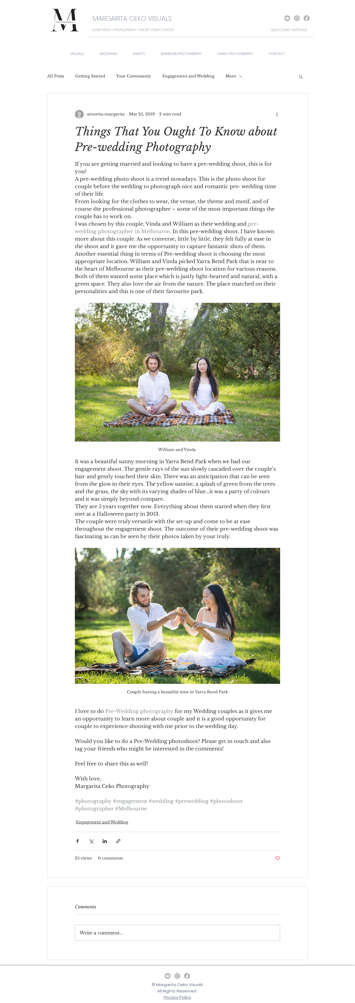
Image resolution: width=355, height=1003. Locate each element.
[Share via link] (118, 841)
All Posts (55, 76)
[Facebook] (306, 18)
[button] (300, 76)
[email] (287, 18)
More (230, 76)
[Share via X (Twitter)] (91, 841)
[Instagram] (296, 18)
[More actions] (276, 114)
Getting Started (90, 76)
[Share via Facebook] (77, 841)
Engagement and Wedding (188, 76)
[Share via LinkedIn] (104, 841)
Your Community (133, 76)
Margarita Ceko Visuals (179, 984)
